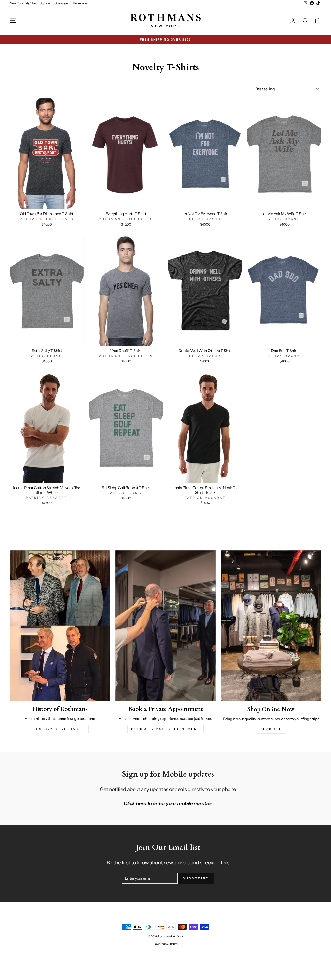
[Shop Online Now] (271, 625)
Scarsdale (61, 3)
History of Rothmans (60, 729)
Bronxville (80, 3)
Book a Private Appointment (165, 729)
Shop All (271, 729)
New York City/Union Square (30, 3)
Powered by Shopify (165, 943)
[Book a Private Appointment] (165, 625)
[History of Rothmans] (60, 625)
